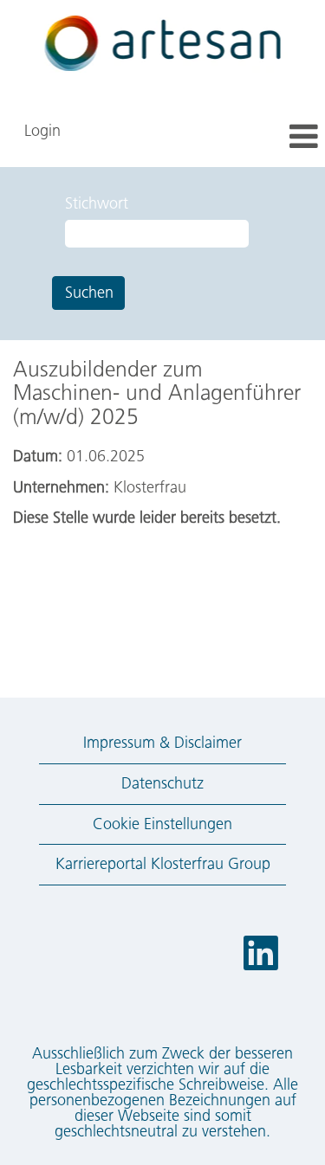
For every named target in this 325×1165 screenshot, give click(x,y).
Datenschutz (162, 783)
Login (42, 130)
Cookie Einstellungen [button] (162, 824)
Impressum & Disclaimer (162, 742)
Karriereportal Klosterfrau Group (162, 863)
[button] (271, 138)
